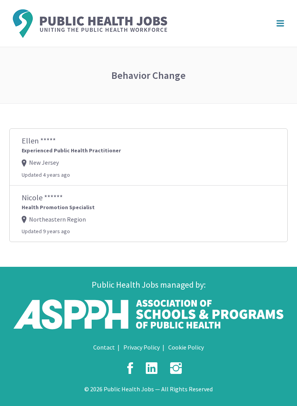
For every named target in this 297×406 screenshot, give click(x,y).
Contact (104, 347)
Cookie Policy (186, 347)
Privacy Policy (141, 347)
